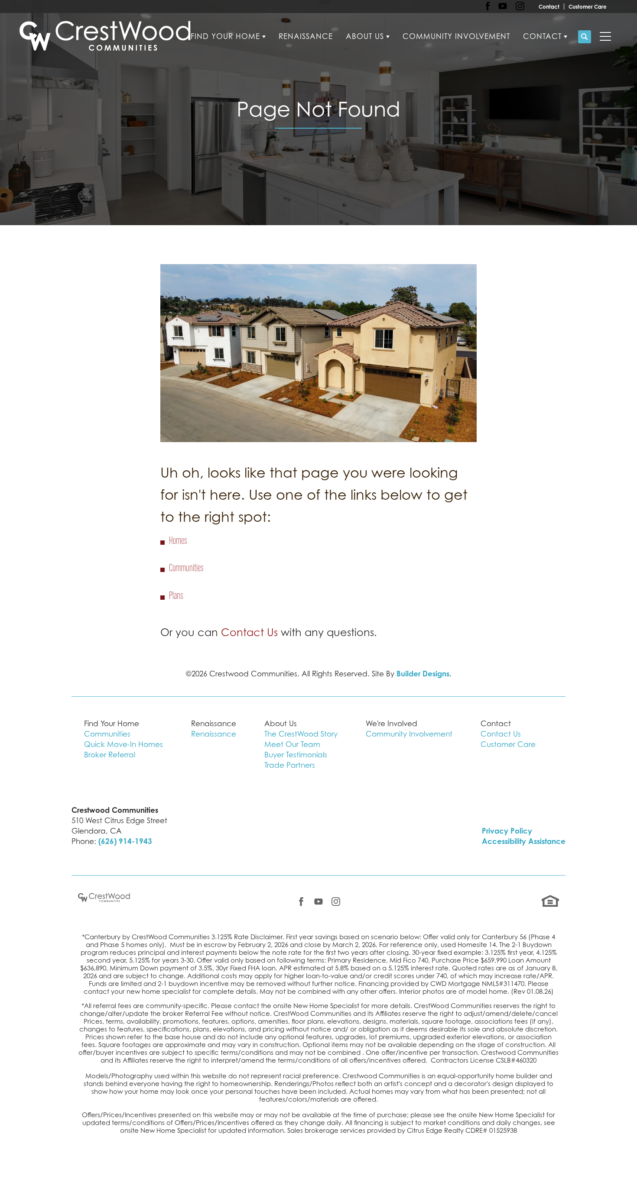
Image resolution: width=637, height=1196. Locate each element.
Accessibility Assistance (524, 841)
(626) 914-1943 (125, 841)
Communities (186, 568)
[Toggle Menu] (605, 37)
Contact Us (249, 632)
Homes (178, 541)
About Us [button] (365, 36)
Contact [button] (542, 36)
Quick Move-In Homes (123, 744)
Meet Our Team (292, 744)
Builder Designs (422, 673)
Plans (176, 596)
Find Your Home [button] (225, 36)
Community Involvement (456, 36)
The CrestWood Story (301, 734)
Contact (549, 6)
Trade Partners (289, 765)
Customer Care (588, 6)
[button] (584, 37)
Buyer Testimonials (295, 754)
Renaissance (306, 36)
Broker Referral (109, 754)
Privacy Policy (507, 830)
